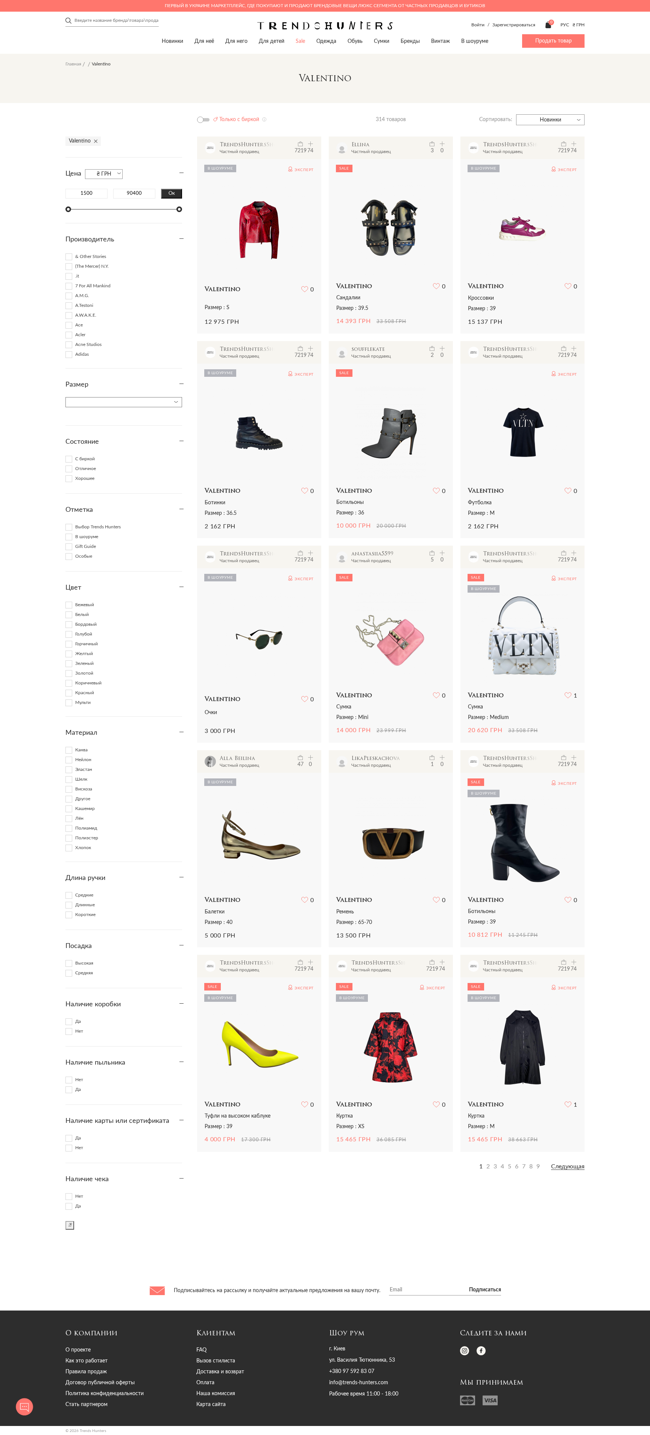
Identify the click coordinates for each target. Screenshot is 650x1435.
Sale (300, 41)
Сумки (381, 41)
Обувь (355, 41)
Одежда (326, 41)
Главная (73, 64)
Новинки (172, 41)
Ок (172, 193)
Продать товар (553, 41)
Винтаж (440, 41)
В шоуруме (474, 41)
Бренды (410, 41)
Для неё (204, 41)
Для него (236, 41)
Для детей (271, 41)
